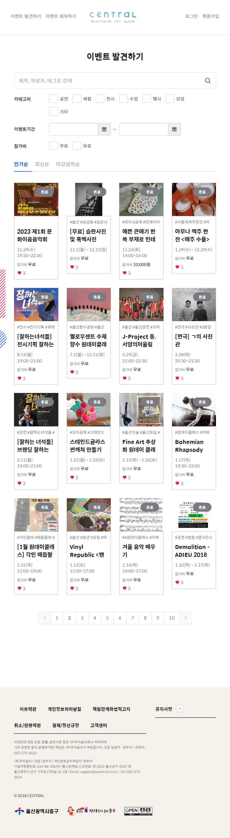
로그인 (191, 16)
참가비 (20, 146)
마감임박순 (68, 164)
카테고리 (22, 99)
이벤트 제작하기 (61, 16)
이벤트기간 (24, 128)
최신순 (42, 164)
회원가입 (211, 16)
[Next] (186, 618)
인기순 (21, 164)
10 (172, 617)
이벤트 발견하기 (26, 16)
